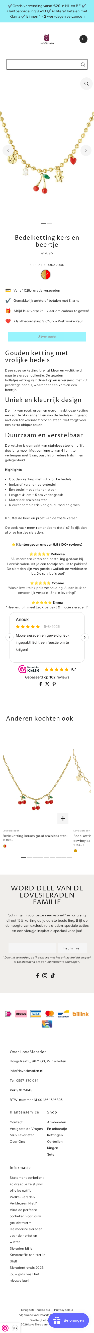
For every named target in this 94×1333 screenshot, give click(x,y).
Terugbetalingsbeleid (35, 1310)
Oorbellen (55, 1141)
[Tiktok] (53, 975)
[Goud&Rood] (4, 846)
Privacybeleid (63, 1310)
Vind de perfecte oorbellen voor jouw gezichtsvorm (25, 1216)
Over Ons (17, 1141)
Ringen (52, 1148)
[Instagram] (44, 975)
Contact (16, 1122)
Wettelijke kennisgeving (47, 1320)
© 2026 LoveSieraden (32, 1324)
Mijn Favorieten (22, 1135)
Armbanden (56, 1122)
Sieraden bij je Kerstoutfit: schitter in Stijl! (27, 1255)
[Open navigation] (10, 39)
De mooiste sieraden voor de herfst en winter (26, 1235)
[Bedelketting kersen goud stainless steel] (37, 779)
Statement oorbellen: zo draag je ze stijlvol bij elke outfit (27, 1184)
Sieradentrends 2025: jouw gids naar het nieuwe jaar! (27, 1274)
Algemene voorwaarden (35, 1315)
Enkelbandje (57, 1129)
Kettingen (55, 1135)
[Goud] (75, 850)
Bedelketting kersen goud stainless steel (35, 836)
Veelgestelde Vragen (26, 1129)
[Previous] (8, 150)
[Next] (85, 150)
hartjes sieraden (30, 532)
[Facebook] (37, 975)
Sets (50, 1154)
